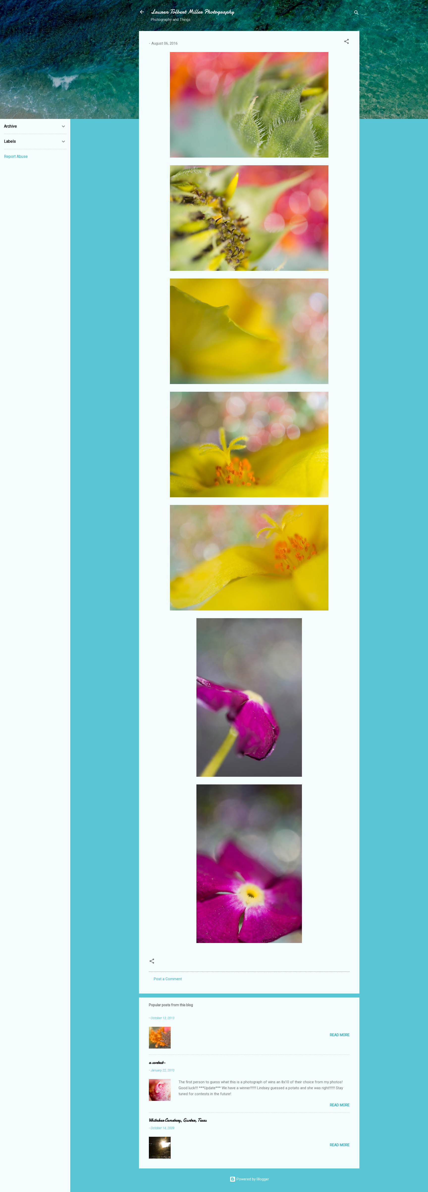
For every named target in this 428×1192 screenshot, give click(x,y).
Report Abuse (16, 156)
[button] (346, 42)
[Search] (356, 13)
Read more (339, 1035)
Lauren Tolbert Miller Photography (192, 12)
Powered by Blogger (252, 1179)
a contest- (157, 1062)
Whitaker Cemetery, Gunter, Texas (178, 1120)
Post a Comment (168, 979)
